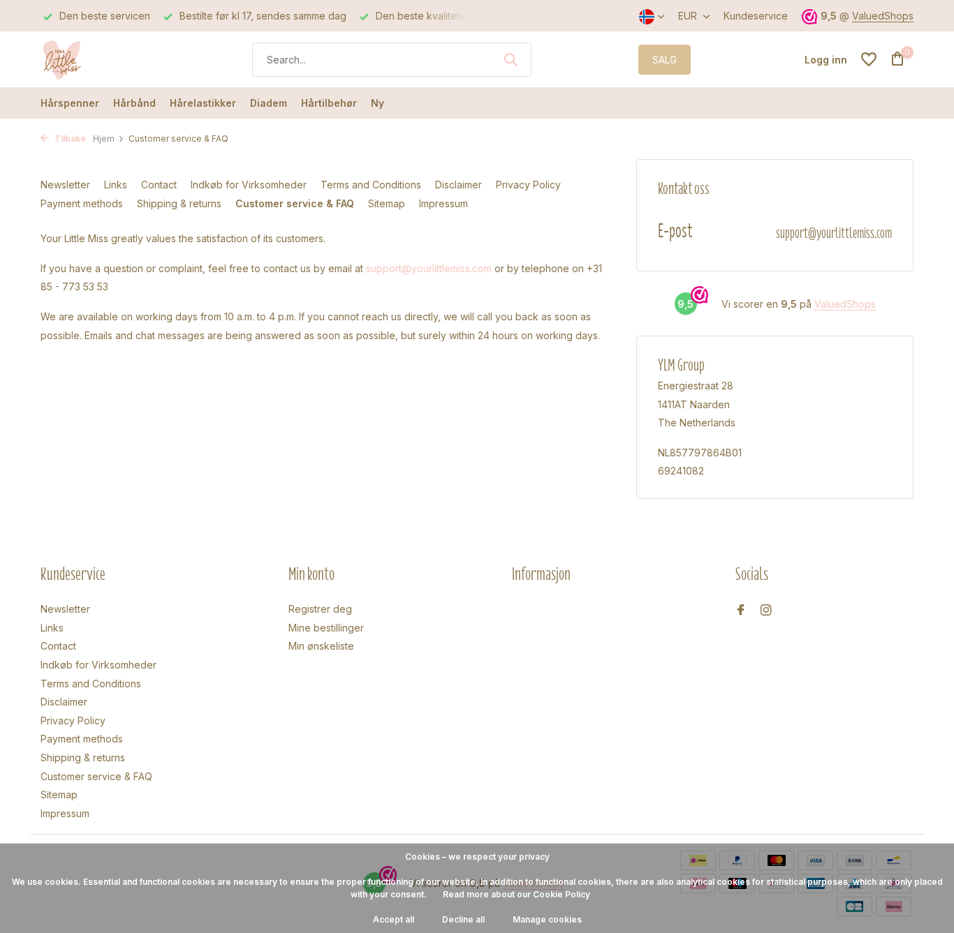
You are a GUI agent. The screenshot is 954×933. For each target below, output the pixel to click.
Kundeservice (756, 16)
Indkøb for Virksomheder (249, 185)
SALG (664, 60)
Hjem (104, 138)
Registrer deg (320, 609)
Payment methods (82, 203)
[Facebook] (741, 610)
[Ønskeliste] (868, 59)
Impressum (443, 203)
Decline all (463, 919)
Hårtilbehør (329, 103)
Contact (159, 185)
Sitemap (386, 203)
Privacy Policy (528, 185)
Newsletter (65, 185)
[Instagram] (766, 610)
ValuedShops (882, 16)
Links (115, 185)
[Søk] (510, 59)
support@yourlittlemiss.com (429, 268)
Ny (377, 103)
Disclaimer (458, 185)
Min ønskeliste (321, 646)
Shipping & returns (179, 203)
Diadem (268, 103)
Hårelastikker (203, 103)
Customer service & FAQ (294, 203)
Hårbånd (134, 103)
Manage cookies (547, 919)
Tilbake (69, 138)
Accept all (393, 919)
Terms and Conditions (371, 185)
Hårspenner (70, 103)
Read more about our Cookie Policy (516, 894)
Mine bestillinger (326, 628)
